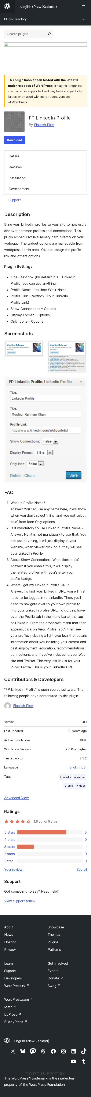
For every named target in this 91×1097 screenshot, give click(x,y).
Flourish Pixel (44, 125)
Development (19, 189)
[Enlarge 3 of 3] (81, 382)
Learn (8, 963)
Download (14, 140)
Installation (17, 178)
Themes (54, 934)
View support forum (19, 901)
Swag (54, 986)
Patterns (54, 949)
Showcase (56, 927)
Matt (10, 1007)
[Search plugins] (49, 34)
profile (69, 785)
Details (14, 156)
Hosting (10, 942)
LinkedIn (65, 777)
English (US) (78, 767)
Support (14, 200)
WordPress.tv (16, 986)
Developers (13, 978)
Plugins (53, 942)
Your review (13, 869)
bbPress (12, 1014)
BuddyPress (15, 1022)
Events (53, 971)
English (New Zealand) (31, 1041)
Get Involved (58, 963)
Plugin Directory (15, 19)
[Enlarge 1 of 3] (38, 346)
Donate (55, 978)
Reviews (15, 167)
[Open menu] (84, 6)
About (9, 927)
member (79, 777)
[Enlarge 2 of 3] (81, 346)
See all (82, 869)
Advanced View (16, 798)
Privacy (10, 949)
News (8, 934)
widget (80, 785)
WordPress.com (18, 999)
